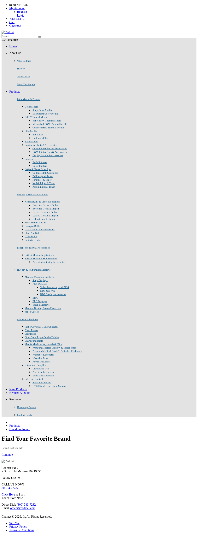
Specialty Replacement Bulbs (32, 194)
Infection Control (34, 379)
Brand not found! (19, 429)
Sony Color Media (42, 110)
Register (22, 11)
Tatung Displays (41, 304)
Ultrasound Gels (40, 368)
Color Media (31, 106)
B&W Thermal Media (36, 117)
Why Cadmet (24, 60)
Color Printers (39, 165)
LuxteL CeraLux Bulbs (44, 212)
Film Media (31, 131)
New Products (18, 389)
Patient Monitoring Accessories (48, 262)
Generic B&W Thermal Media (48, 127)
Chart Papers (31, 330)
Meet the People (26, 84)
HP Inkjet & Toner (41, 179)
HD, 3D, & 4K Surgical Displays (33, 269)
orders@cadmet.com (22, 508)
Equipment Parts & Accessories (41, 145)
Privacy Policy (18, 526)
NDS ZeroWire (47, 290)
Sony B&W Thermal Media (46, 120)
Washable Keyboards (43, 354)
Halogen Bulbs (32, 226)
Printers (29, 158)
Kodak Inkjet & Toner (43, 183)
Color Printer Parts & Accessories (49, 148)
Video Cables (32, 311)
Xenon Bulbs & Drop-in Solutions (42, 201)
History (21, 68)
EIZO (35, 297)
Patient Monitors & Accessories (33, 247)
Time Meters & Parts (35, 222)
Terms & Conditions (21, 530)
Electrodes (30, 333)
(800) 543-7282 (26, 504)
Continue (7, 454)
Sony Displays (40, 280)
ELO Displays (39, 301)
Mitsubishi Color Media (45, 113)
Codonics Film (40, 138)
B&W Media (31, 141)
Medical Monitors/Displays (39, 276)
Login (20, 15)
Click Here (8, 494)
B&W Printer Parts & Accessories (49, 151)
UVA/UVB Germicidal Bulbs (40, 229)
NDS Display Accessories (53, 294)
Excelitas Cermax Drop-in (46, 208)
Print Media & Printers (28, 99)
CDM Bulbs (31, 236)
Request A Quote (19, 392)
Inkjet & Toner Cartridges (38, 169)
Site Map (14, 523)
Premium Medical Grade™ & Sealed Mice (54, 347)
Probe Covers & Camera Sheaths (41, 326)
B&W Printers (39, 162)
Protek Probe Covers (43, 372)
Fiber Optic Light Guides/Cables (42, 337)
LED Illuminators (34, 340)
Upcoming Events (26, 407)
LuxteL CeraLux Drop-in (45, 215)
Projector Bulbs (33, 239)
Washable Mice (40, 358)
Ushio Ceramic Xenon (43, 219)
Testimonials (23, 76)
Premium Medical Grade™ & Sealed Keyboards (57, 351)
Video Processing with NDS (54, 287)
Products (14, 91)
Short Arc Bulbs (33, 233)
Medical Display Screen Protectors (43, 308)
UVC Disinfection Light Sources (49, 386)
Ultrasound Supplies (35, 365)
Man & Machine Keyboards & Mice (43, 344)
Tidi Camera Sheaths (43, 375)
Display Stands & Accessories (47, 155)
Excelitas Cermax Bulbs (45, 205)
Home (13, 46)
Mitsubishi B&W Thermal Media (49, 124)
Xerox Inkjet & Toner (43, 186)
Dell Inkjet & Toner (42, 176)
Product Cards (24, 415)
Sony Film (37, 134)
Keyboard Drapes (41, 361)
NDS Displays (39, 283)
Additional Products (27, 319)
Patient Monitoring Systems (39, 255)
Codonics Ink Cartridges (45, 172)
